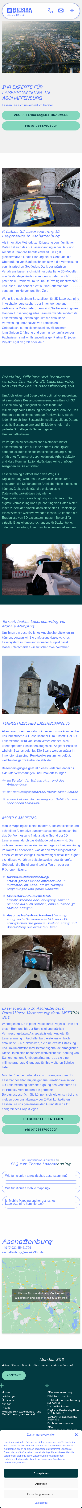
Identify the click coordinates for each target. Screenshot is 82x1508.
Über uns (8, 1400)
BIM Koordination (59, 1396)
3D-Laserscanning (59, 1392)
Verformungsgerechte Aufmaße (62, 1418)
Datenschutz (41, 1503)
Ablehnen (41, 1483)
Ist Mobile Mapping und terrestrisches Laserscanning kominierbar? (30, 1202)
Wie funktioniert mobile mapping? (27, 1188)
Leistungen (9, 1396)
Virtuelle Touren (58, 1407)
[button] (76, 1435)
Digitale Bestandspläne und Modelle (63, 1412)
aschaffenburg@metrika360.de (41, 115)
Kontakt (14, 1375)
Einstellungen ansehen (41, 1494)
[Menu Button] (72, 10)
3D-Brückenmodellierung (62, 1428)
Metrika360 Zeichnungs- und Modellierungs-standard (21, 1413)
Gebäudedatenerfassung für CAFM (63, 1401)
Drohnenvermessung (61, 1424)
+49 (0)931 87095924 (41, 126)
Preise (6, 1408)
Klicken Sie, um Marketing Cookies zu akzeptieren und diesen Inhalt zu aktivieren (41, 1295)
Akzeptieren (41, 1473)
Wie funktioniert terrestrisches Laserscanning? (36, 1175)
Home (6, 1392)
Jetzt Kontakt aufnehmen (41, 1119)
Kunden (6, 1404)
